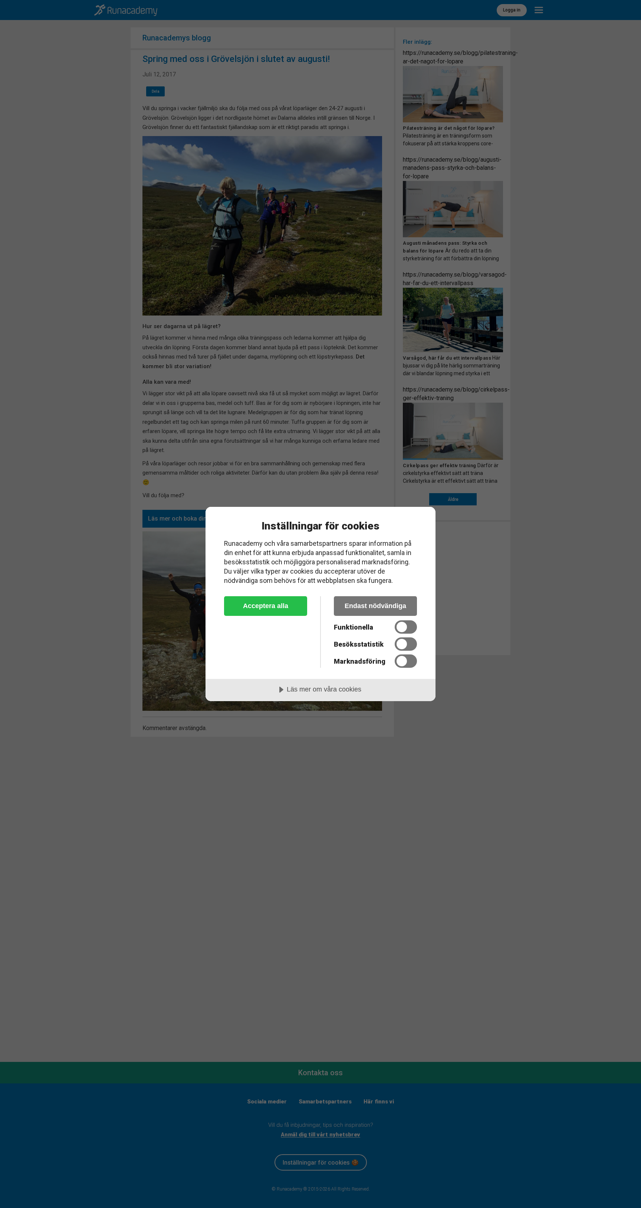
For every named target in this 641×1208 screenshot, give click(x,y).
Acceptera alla (265, 606)
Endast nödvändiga (375, 606)
